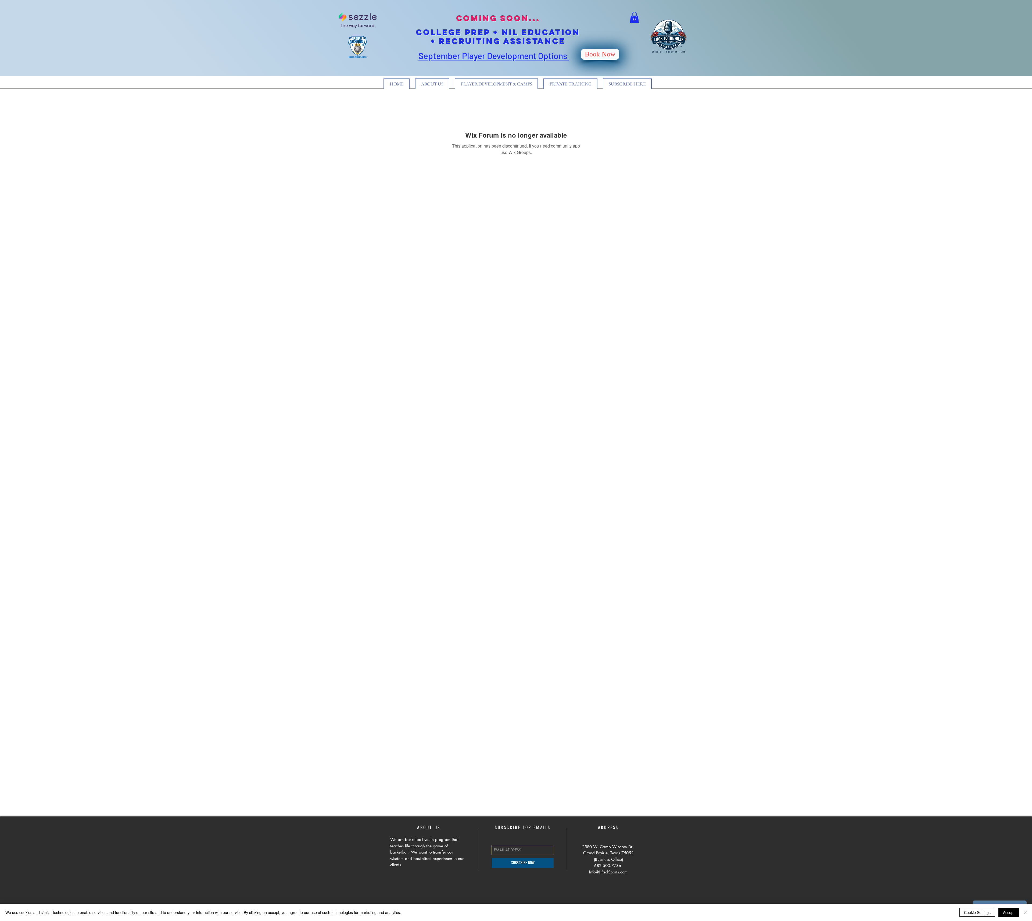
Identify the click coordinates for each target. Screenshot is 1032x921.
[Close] (1025, 912)
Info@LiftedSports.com (608, 872)
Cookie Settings (977, 912)
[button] (634, 17)
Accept (1009, 912)
